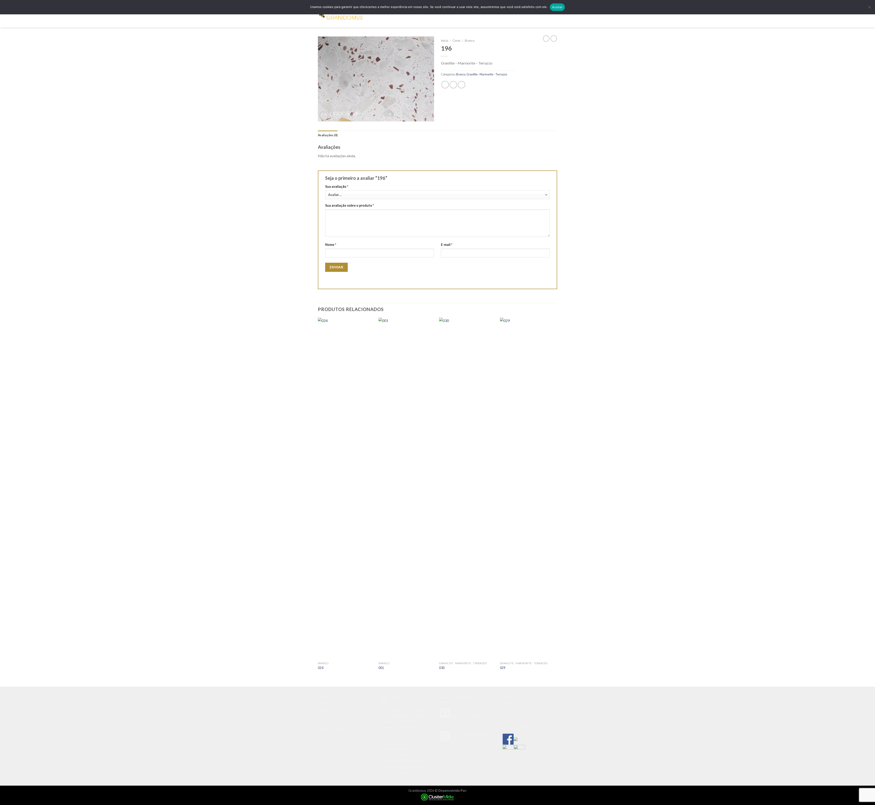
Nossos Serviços (480, 17)
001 (381, 668)
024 (320, 668)
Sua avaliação (336, 186)
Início (444, 40)
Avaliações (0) (328, 135)
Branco (470, 40)
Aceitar (557, 7)
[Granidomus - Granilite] (340, 17)
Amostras (455, 17)
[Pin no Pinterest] (461, 84)
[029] (528, 488)
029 (502, 668)
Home (382, 17)
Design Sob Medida (429, 17)
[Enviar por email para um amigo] (453, 84)
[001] (406, 488)
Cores (457, 40)
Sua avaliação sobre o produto (349, 205)
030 (442, 668)
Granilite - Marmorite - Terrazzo (486, 74)
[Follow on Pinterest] (550, 17)
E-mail (446, 245)
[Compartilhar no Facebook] (445, 84)
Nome (330, 245)
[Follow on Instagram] (544, 17)
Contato (503, 17)
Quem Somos (400, 17)
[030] (467, 488)
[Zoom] (323, 115)
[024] (346, 488)
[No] (869, 8)
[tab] (328, 135)
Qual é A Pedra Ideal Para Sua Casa (472, 736)
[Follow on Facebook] (538, 17)
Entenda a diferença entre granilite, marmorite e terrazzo (472, 715)
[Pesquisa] (372, 17)
